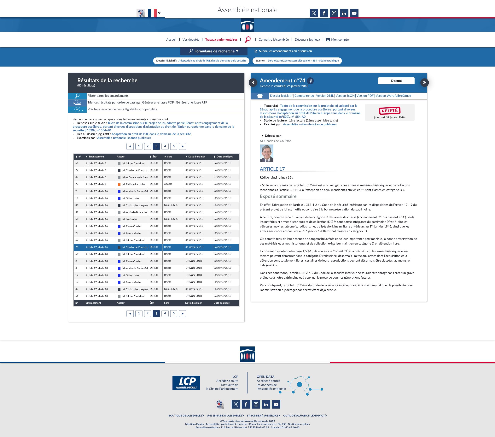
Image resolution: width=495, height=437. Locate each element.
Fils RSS (282, 424)
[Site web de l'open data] (287, 383)
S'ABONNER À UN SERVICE (262, 416)
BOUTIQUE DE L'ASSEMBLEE (185, 416)
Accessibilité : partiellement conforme (226, 424)
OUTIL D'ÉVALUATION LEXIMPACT (304, 416)
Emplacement (96, 157)
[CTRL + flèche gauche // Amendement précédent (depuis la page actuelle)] (253, 82)
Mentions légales (194, 424)
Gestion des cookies (299, 424)
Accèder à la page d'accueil (247, 24)
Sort (169, 157)
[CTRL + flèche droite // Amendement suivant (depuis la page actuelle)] (424, 82)
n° (80, 157)
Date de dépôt (225, 157)
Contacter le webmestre (262, 424)
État (155, 157)
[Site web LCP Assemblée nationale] (208, 383)
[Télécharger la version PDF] (310, 80)
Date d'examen (196, 157)
